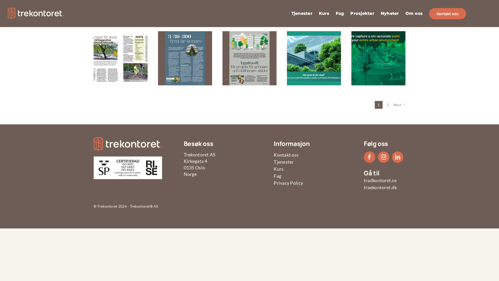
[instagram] (383, 157)
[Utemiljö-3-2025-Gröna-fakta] (121, 33)
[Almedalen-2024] (314, 33)
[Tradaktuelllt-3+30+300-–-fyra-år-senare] (185, 33)
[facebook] (369, 157)
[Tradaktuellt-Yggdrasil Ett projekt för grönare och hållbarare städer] (249, 33)
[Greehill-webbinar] (378, 33)
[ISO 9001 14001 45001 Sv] (128, 159)
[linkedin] (397, 157)
